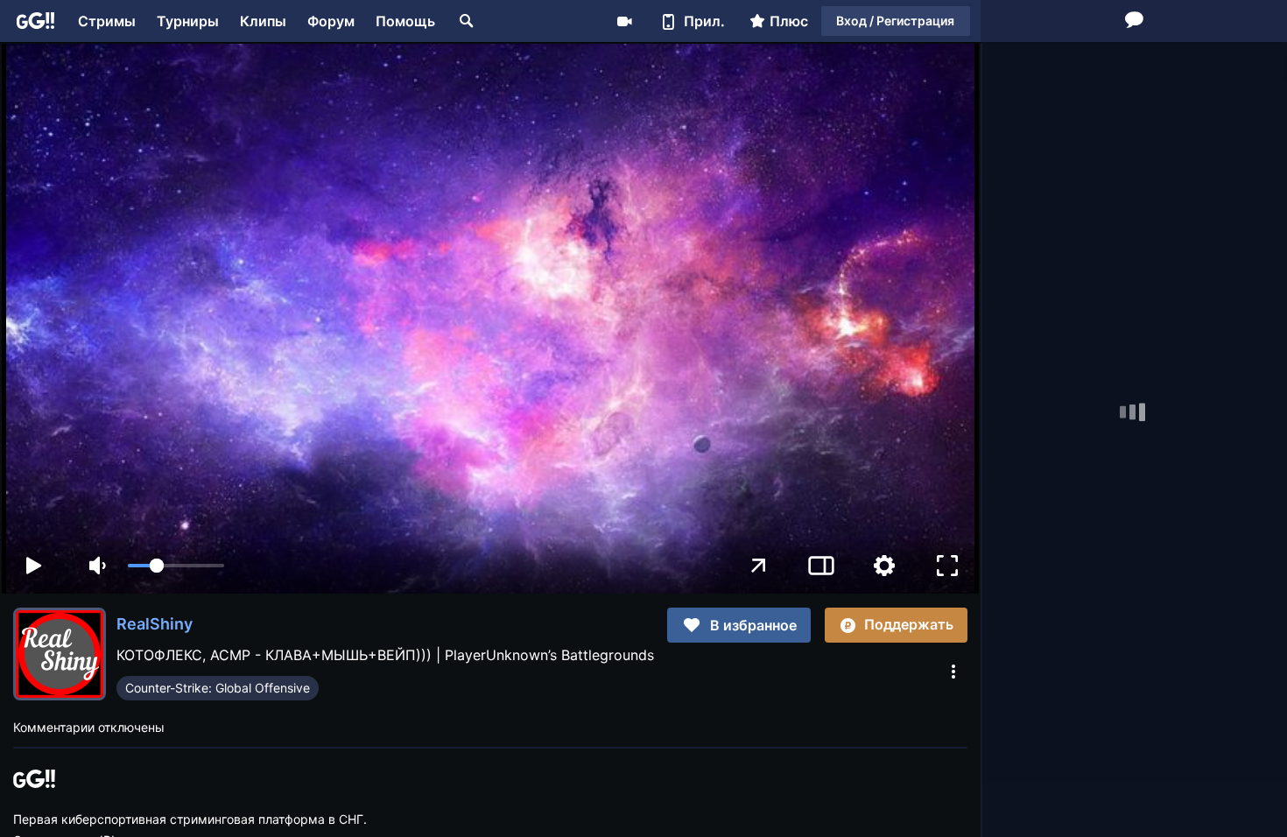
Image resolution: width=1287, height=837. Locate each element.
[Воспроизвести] (33, 566)
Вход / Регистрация (895, 20)
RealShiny (154, 624)
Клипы (263, 21)
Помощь (405, 21)
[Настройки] (884, 566)
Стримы (107, 21)
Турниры (188, 21)
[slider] (176, 565)
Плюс (789, 21)
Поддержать (908, 624)
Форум (331, 21)
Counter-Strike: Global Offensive (217, 687)
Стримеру (624, 21)
